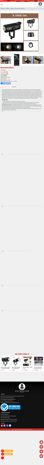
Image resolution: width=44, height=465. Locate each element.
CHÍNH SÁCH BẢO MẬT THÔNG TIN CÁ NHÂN (9, 419)
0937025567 (7, 454)
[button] (2, 60)
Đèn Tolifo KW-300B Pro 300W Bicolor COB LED (16, 368)
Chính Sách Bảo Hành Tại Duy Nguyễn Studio (9, 421)
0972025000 (7, 451)
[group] (6, 60)
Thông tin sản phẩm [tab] (6, 86)
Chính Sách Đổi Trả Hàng (5, 417)
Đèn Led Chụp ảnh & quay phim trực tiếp (38, 368)
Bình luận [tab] (14, 86)
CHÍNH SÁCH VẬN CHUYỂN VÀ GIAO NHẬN (8, 416)
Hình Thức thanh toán (4, 414)
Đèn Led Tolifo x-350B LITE (27, 368)
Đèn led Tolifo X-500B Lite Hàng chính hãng (5, 368)
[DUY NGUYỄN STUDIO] (22, 1)
